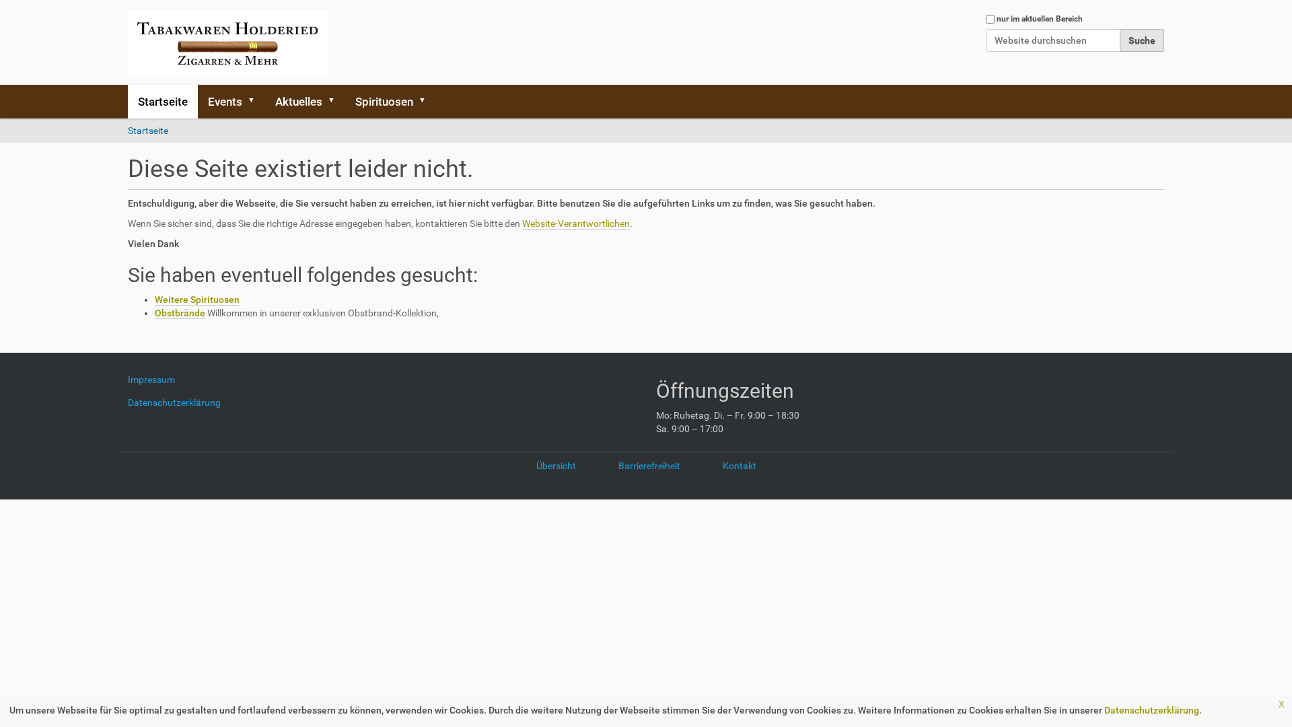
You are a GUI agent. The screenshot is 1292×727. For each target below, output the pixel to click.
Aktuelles (298, 101)
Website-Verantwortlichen (576, 223)
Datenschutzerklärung (1151, 710)
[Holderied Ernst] (228, 42)
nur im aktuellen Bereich (1040, 19)
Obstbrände (180, 313)
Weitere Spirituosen (197, 299)
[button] (255, 101)
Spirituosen (384, 101)
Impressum (156, 379)
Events (225, 101)
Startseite (163, 101)
